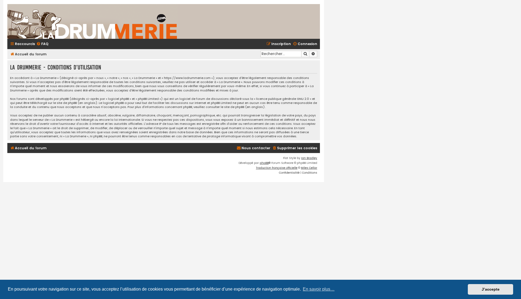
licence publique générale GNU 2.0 (282, 99)
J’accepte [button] (491, 289)
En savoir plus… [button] (319, 289)
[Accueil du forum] (156, 21)
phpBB (264, 163)
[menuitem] (42, 44)
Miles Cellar (309, 168)
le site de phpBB (65, 103)
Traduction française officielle (276, 168)
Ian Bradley (309, 158)
